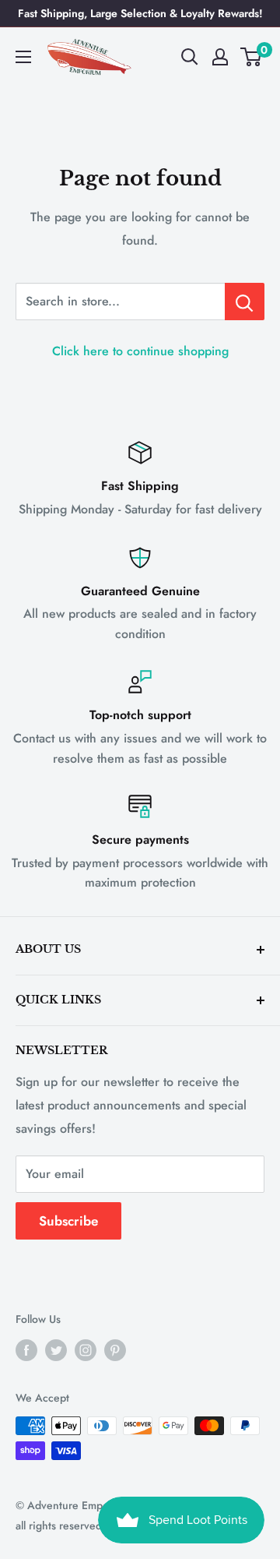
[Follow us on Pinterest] (115, 1350)
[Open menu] (23, 57)
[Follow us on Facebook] (26, 1350)
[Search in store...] (244, 301)
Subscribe (68, 1221)
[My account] (220, 56)
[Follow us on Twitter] (56, 1350)
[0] (251, 57)
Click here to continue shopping (140, 351)
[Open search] (189, 56)
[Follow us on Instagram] (85, 1350)
